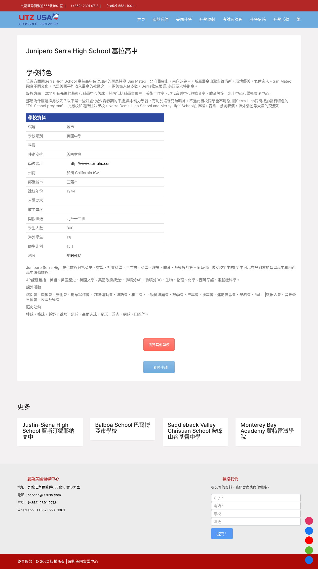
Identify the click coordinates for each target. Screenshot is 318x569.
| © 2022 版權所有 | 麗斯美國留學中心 (65, 561)
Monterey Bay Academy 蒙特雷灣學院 (267, 431)
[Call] (309, 560)
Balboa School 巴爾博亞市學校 (122, 428)
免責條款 (24, 561)
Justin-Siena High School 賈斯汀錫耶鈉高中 (48, 431)
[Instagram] (309, 521)
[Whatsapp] (309, 550)
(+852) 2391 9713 (84, 6)
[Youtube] (309, 540)
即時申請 (160, 367)
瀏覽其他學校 (159, 344)
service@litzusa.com (44, 495)
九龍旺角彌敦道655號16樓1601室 (54, 487)
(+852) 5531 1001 (120, 6)
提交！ (222, 534)
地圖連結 (74, 255)
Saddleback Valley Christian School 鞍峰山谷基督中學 (195, 431)
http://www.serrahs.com (91, 163)
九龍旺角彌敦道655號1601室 (42, 6)
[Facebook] (309, 531)
